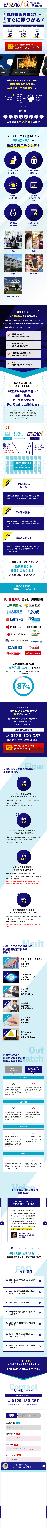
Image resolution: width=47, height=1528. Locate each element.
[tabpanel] (24, 1219)
